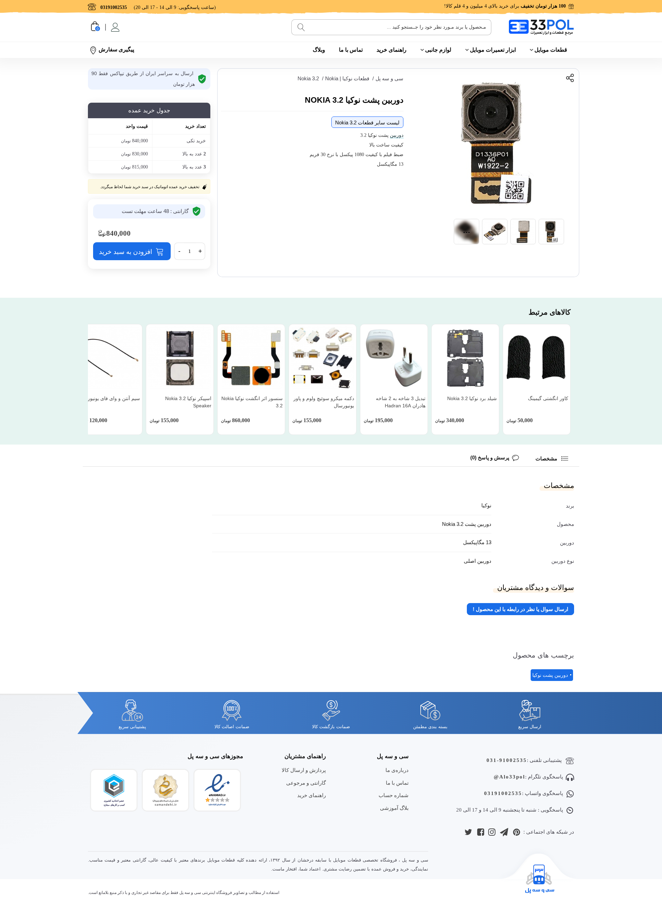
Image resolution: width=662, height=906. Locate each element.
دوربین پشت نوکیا (550, 675)
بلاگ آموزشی (394, 808)
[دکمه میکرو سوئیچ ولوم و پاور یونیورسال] (322, 357)
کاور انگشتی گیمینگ (548, 398)
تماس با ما (351, 50)
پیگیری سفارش (116, 49)
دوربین (396, 135)
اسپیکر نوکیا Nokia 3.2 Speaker (188, 402)
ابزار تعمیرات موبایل (493, 50)
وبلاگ (319, 50)
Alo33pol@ (509, 777)
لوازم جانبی (438, 50)
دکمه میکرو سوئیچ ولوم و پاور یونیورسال (323, 402)
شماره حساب (394, 795)
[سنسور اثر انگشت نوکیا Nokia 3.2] (251, 357)
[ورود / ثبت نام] (114, 27)
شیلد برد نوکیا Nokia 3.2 (472, 398)
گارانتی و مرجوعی (306, 783)
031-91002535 (507, 760)
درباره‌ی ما (397, 770)
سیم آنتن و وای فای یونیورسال (109, 398)
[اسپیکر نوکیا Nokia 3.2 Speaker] (179, 357)
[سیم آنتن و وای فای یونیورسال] (108, 357)
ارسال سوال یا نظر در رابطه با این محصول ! (520, 609)
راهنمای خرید (392, 50)
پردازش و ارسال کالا (304, 770)
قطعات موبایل (550, 50)
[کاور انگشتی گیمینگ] (536, 357)
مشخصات (547, 458)
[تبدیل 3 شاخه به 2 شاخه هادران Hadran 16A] (394, 357)
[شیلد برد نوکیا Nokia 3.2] (465, 357)
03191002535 (503, 793)
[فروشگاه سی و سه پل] (541, 27)
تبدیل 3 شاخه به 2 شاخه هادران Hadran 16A (400, 402)
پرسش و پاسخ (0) (489, 457)
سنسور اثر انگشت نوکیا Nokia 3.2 (252, 402)
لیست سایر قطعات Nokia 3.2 (367, 122)
